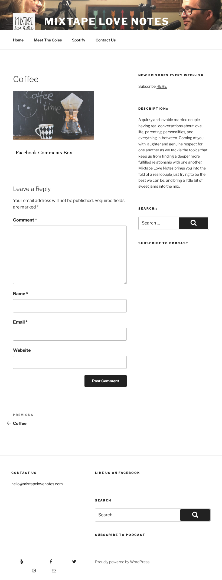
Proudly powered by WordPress (122, 561)
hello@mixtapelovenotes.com (37, 483)
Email (20, 322)
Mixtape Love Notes (106, 21)
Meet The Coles (48, 40)
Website (22, 350)
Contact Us (106, 40)
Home (18, 40)
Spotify (78, 40)
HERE (161, 86)
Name (20, 293)
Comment (25, 220)
